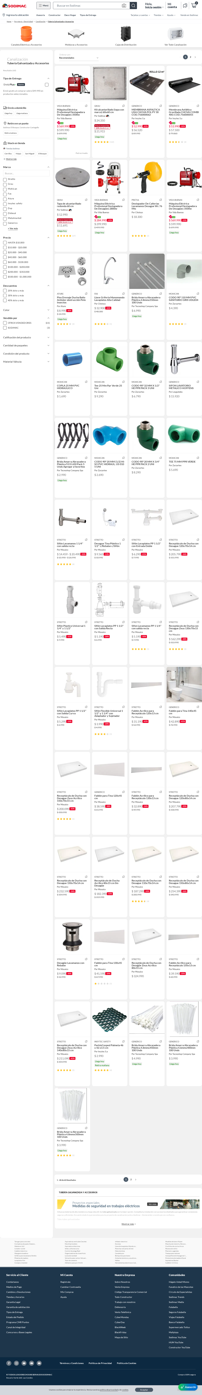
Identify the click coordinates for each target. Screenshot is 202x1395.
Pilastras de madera (21, 1258)
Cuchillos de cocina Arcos (174, 1246)
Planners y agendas (172, 1251)
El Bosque (42, 153)
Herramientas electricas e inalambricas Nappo (126, 1263)
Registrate (65, 1282)
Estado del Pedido (15, 1317)
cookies (125, 1390)
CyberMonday (122, 1317)
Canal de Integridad (15, 1327)
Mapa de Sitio (121, 1337)
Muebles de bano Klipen (173, 1241)
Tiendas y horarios (15, 1297)
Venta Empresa (122, 1287)
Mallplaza (173, 1332)
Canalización (40, 21)
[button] (95, 5)
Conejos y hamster (21, 1263)
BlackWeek (120, 1327)
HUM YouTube (176, 1342)
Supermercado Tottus (179, 1327)
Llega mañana (22, 113)
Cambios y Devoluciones (18, 1292)
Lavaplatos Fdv (20, 1260)
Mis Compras (67, 1292)
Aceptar (144, 1389)
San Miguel (29, 153)
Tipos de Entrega (88, 15)
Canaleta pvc (119, 1253)
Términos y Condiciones (72, 1363)
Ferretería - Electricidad (23, 21)
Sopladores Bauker (171, 1260)
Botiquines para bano (122, 1256)
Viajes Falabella (176, 1317)
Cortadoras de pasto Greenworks (26, 1244)
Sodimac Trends (176, 1297)
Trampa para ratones (172, 1253)
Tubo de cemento (71, 1260)
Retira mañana (11, 133)
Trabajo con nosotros (125, 1302)
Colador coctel (20, 1249)
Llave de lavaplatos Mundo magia (126, 1246)
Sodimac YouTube (177, 1337)
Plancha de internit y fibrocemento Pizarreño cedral (176, 1244)
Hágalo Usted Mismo (179, 1282)
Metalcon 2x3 (19, 1246)
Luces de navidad (71, 1256)
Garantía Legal (13, 1302)
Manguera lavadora (21, 1253)
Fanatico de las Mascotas (181, 1287)
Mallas (117, 1260)
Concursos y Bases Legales (19, 1332)
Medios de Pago (14, 1287)
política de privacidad (109, 1390)
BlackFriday (120, 1332)
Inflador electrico (121, 1241)
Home (9, 21)
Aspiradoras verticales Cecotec (76, 1241)
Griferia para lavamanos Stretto (25, 1256)
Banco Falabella (176, 1322)
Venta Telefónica (123, 1312)
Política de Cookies (126, 1363)
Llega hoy (8, 113)
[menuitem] (138, 14)
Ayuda (63, 1297)
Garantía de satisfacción (18, 1307)
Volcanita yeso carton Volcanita (76, 1258)
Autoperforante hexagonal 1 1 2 (176, 1256)
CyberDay (120, 1322)
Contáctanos (12, 1282)
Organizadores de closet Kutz (75, 1253)
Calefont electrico (21, 1251)
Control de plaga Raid (72, 1251)
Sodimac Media (176, 1302)
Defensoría (120, 1307)
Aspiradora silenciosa (72, 1246)
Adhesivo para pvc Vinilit (74, 1263)
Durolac (118, 1244)
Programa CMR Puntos (17, 1322)
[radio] (95, 142)
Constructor (55, 15)
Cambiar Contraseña (70, 1287)
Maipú (18, 153)
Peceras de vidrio (171, 1249)
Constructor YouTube (179, 1347)
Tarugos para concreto (22, 1241)
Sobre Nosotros (122, 1282)
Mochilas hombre (71, 1244)
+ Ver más (13, 228)
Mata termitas (120, 1251)
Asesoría (40, 15)
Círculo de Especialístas (180, 1292)
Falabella (173, 1307)
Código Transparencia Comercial (131, 1292)
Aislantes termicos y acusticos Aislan (126, 1258)
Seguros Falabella (177, 1312)
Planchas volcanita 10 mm (124, 1249)
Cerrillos (8, 153)
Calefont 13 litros (171, 1263)
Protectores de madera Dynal (175, 1258)
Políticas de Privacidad (100, 1363)
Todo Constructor (123, 1297)
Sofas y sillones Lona (72, 1249)
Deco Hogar (70, 15)
